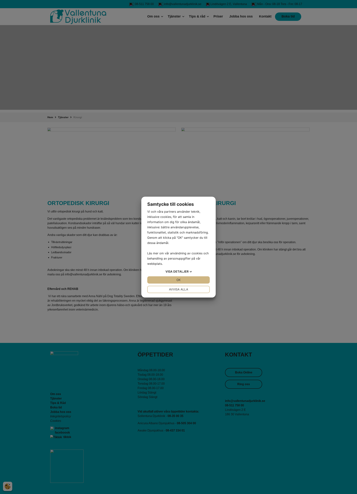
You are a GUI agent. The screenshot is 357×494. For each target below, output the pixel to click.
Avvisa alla (178, 289)
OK (178, 280)
